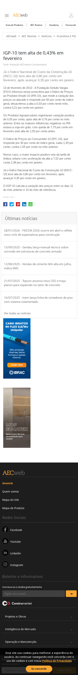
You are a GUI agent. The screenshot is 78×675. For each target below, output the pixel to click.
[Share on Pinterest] (18, 205)
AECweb (11, 36)
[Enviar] (71, 593)
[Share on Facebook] (5, 205)
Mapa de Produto (13, 508)
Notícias (46, 36)
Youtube (15, 541)
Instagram (16, 565)
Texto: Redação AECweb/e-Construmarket (25, 64)
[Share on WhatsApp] (30, 205)
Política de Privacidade (57, 661)
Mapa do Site (10, 500)
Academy (53, 25)
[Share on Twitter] (11, 205)
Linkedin (15, 553)
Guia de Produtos (14, 25)
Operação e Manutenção (20, 642)
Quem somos (10, 491)
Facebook (16, 530)
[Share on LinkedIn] (24, 205)
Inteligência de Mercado (20, 629)
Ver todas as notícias (17, 313)
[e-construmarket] (17, 603)
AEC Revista (36, 25)
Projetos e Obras (15, 616)
